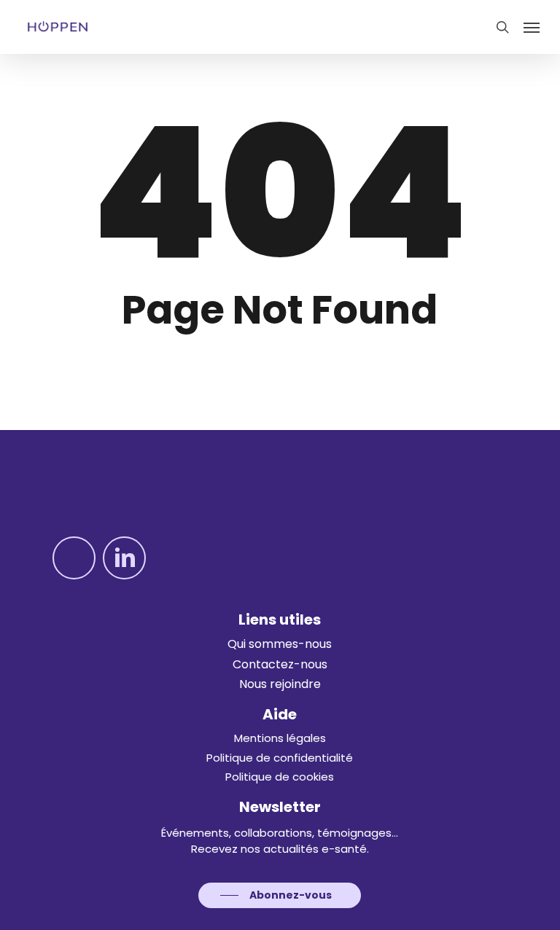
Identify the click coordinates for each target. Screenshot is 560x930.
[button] (532, 27)
